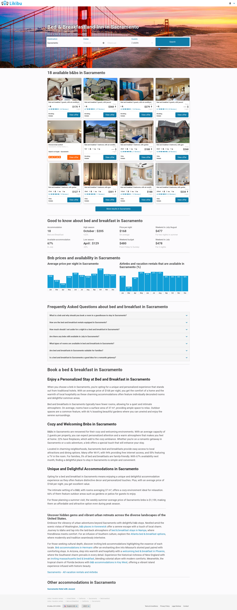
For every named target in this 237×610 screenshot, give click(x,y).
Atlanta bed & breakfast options (148, 533)
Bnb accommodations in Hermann (74, 547)
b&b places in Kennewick (92, 526)
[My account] (232, 3)
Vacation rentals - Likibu (11, 2)
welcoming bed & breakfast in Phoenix (144, 551)
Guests (134, 39)
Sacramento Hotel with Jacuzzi (61, 589)
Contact (186, 606)
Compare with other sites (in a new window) (175, 49)
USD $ (85, 606)
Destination (52, 39)
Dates (86, 39)
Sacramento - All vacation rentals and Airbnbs (72, 572)
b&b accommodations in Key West (109, 562)
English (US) (71, 606)
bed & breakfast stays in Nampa (128, 530)
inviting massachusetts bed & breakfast (72, 558)
